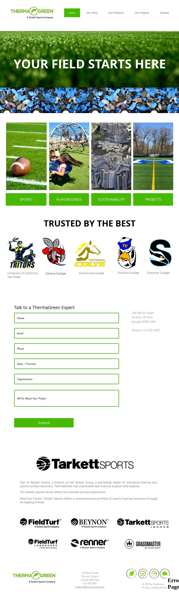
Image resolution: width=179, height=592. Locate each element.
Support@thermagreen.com (89, 587)
